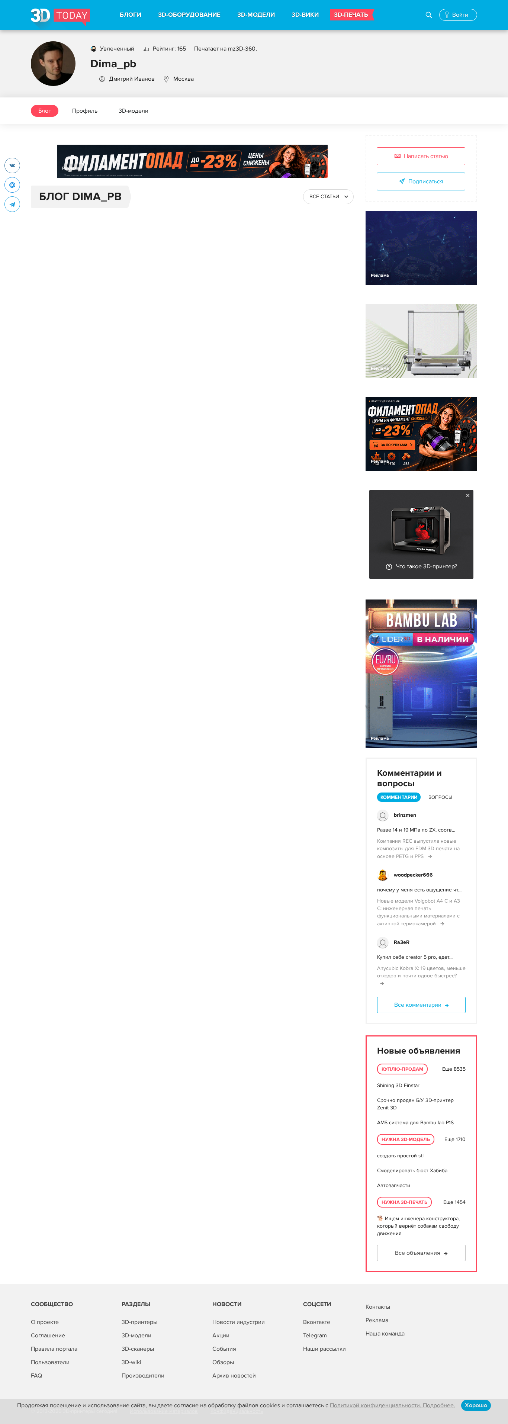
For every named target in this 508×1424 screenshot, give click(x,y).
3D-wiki (131, 1362)
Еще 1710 (455, 1139)
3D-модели (133, 111)
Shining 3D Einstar (398, 1085)
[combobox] (328, 196)
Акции (220, 1335)
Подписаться (425, 181)
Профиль (84, 111)
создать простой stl (400, 1156)
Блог (44, 111)
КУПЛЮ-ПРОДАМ (402, 1069)
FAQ (36, 1375)
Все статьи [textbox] (324, 196)
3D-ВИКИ (305, 15)
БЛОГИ (130, 15)
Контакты (378, 1307)
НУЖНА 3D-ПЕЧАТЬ (404, 1202)
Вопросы (440, 797)
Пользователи (50, 1362)
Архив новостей (234, 1375)
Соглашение (48, 1335)
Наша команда (385, 1333)
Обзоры (223, 1362)
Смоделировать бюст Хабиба (412, 1170)
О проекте (45, 1322)
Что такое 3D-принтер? (426, 566)
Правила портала (54, 1349)
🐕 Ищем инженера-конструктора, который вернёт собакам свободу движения (418, 1226)
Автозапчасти (393, 1185)
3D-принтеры (139, 1322)
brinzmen (405, 815)
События (224, 1349)
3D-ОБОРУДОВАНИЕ (189, 15)
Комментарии (398, 797)
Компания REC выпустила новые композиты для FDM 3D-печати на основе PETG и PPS (418, 848)
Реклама (71, 168)
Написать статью (426, 156)
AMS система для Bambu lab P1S (415, 1122)
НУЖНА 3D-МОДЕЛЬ (406, 1139)
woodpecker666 (413, 875)
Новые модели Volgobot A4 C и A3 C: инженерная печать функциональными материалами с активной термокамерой (418, 912)
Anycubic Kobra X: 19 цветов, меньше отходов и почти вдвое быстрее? (421, 972)
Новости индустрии (238, 1322)
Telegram (315, 1335)
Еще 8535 (454, 1069)
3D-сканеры (138, 1349)
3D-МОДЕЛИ (256, 15)
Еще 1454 (454, 1202)
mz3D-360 (241, 48)
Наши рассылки (324, 1349)
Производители (143, 1375)
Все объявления (417, 1253)
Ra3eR (401, 942)
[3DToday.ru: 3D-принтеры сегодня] (60, 19)
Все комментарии (417, 1005)
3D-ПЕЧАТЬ (351, 15)
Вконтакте (316, 1322)
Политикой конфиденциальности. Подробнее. (392, 1405)
